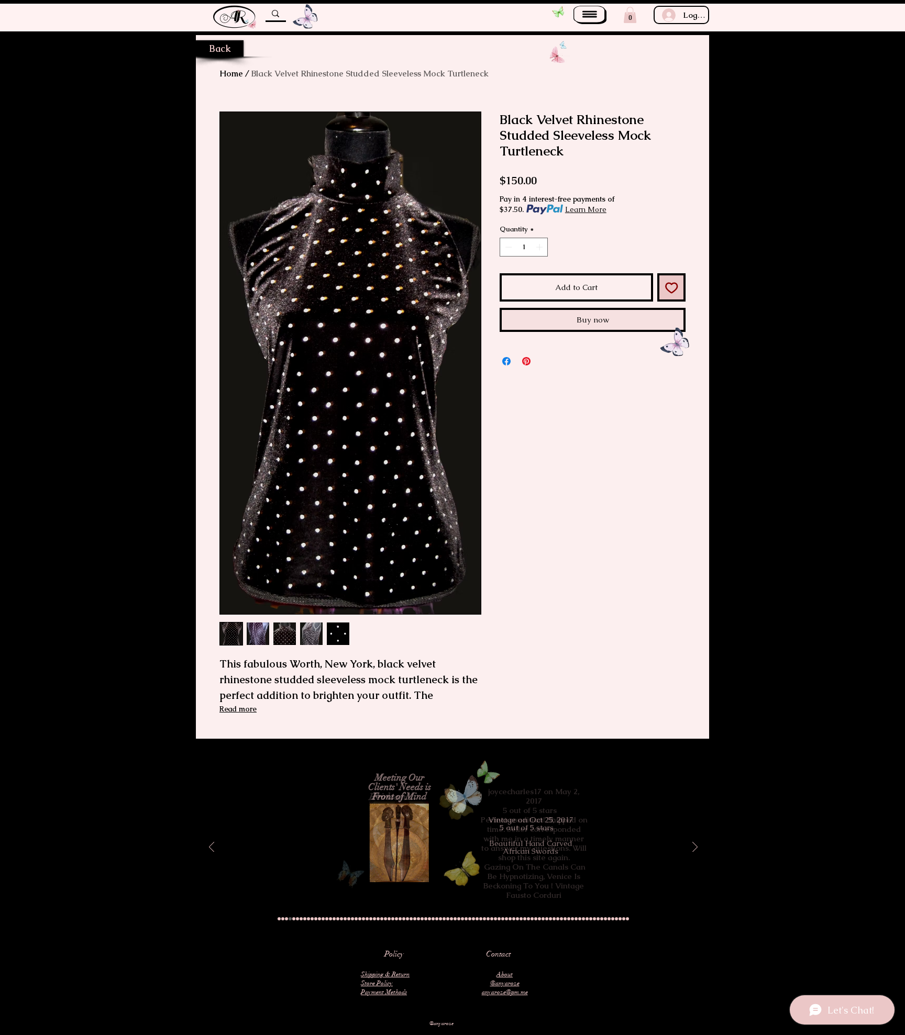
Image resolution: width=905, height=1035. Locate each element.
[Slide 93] (616, 918)
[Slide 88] (598, 918)
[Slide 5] (293, 918)
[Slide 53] (469, 918)
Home (231, 73)
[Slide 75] (550, 918)
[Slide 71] (535, 918)
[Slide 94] (620, 918)
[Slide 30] (385, 918)
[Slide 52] (466, 918)
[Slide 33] (396, 918)
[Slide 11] (315, 918)
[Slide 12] (319, 918)
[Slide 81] (572, 918)
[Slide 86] (590, 918)
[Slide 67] (521, 918)
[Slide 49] (455, 918)
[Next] (695, 848)
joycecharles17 (515, 791)
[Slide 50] (458, 918)
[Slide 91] (609, 918)
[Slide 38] (414, 918)
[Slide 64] (510, 918)
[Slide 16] (334, 918)
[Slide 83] (579, 918)
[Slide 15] (330, 918)
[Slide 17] (337, 918)
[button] (589, 15)
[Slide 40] (422, 918)
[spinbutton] (524, 247)
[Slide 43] (433, 918)
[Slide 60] (495, 918)
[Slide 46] (444, 918)
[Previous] (211, 848)
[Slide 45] (440, 918)
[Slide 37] (411, 918)
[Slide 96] (627, 918)
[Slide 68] (524, 918)
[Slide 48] (451, 918)
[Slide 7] (301, 918)
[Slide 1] (279, 918)
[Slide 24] (363, 918)
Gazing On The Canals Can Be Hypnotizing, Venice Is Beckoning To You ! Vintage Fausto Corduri (534, 881)
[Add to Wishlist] (671, 287)
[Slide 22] (356, 918)
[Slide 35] (403, 918)
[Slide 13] (323, 918)
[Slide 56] (480, 918)
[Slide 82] (576, 918)
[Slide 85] (587, 918)
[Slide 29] (381, 918)
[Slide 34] (400, 918)
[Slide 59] (491, 918)
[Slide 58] (488, 918)
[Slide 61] (499, 918)
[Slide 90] (605, 918)
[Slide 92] (612, 918)
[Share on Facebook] (506, 361)
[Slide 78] (561, 918)
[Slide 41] (425, 918)
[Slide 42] (429, 918)
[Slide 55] (477, 918)
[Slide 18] (341, 918)
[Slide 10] (312, 918)
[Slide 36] (407, 918)
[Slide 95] (623, 918)
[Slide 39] (418, 918)
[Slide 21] (352, 918)
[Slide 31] (389, 918)
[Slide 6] (297, 918)
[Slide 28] (378, 918)
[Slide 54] (473, 918)
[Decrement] (507, 247)
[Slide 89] (601, 918)
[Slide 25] (367, 918)
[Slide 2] (282, 918)
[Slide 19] (345, 918)
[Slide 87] (594, 918)
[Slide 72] (539, 918)
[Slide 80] (568, 918)
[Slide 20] (348, 918)
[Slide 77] (557, 918)
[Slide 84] (583, 918)
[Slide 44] (436, 918)
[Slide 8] (304, 918)
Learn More (585, 209)
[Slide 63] (506, 918)
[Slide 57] (484, 918)
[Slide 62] (502, 918)
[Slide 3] (286, 918)
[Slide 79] (565, 918)
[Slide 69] (528, 918)
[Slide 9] (308, 918)
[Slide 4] (290, 918)
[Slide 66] (517, 918)
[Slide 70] (532, 918)
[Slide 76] (554, 918)
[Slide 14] (326, 918)
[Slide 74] (546, 918)
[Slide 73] (543, 918)
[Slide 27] (374, 918)
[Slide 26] (370, 918)
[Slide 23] (359, 918)
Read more (238, 709)
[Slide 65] (513, 918)
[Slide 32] (392, 918)
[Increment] (540, 247)
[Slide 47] (447, 918)
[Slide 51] (462, 918)
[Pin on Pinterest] (526, 361)
